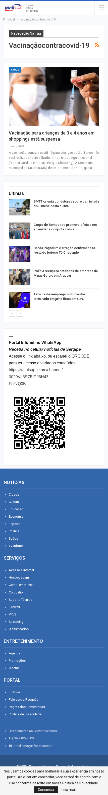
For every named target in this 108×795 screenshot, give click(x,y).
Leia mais (69, 789)
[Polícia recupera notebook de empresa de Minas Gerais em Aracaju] (19, 277)
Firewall (14, 607)
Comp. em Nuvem (21, 585)
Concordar (46, 790)
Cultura (14, 502)
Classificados (19, 629)
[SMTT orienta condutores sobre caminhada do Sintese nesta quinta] (19, 207)
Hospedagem (19, 577)
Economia (16, 516)
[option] (54, 254)
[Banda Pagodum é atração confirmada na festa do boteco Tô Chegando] (19, 254)
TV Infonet (16, 546)
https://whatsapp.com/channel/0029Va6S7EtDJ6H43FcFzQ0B (36, 377)
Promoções (17, 660)
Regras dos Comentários (27, 707)
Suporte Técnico (20, 600)
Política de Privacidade (25, 714)
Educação (16, 509)
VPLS (12, 614)
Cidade (14, 494)
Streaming (16, 622)
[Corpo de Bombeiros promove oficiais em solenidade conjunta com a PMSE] (19, 231)
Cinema (14, 668)
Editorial (15, 692)
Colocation (17, 592)
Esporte (14, 524)
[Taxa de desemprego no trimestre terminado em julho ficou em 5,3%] (19, 300)
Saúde (15, 70)
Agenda (14, 653)
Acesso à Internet (21, 570)
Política (14, 531)
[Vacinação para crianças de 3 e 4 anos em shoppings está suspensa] (54, 96)
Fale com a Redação (23, 699)
